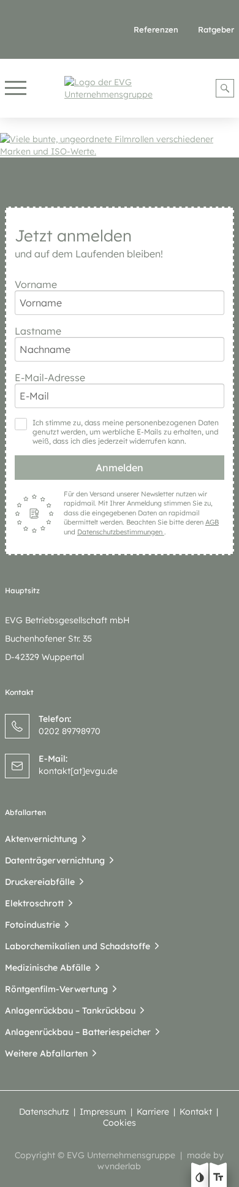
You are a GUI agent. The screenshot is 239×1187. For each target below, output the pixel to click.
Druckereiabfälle (40, 881)
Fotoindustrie (32, 924)
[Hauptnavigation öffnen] (15, 88)
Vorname (36, 284)
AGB (212, 522)
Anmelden (119, 467)
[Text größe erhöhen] (218, 1178)
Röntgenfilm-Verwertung (56, 989)
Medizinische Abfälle (48, 967)
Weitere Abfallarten (46, 1053)
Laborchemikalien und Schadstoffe (77, 946)
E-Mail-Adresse (50, 377)
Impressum (103, 1111)
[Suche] (225, 88)
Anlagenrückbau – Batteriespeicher (78, 1031)
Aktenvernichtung (41, 838)
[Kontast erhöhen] (199, 1178)
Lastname (38, 331)
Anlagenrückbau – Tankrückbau (70, 1010)
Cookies (119, 1122)
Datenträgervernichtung (55, 860)
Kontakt (196, 1111)
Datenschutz (44, 1111)
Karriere (153, 1111)
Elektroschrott (34, 903)
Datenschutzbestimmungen (120, 532)
